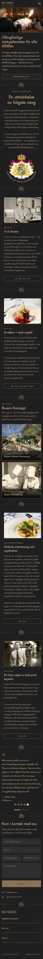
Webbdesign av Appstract (33, 954)
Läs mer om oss (22, 278)
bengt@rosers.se (12, 892)
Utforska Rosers (21, 76)
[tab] (15, 804)
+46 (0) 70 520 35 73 (14, 897)
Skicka (21, 884)
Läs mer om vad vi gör (22, 386)
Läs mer (23, 621)
